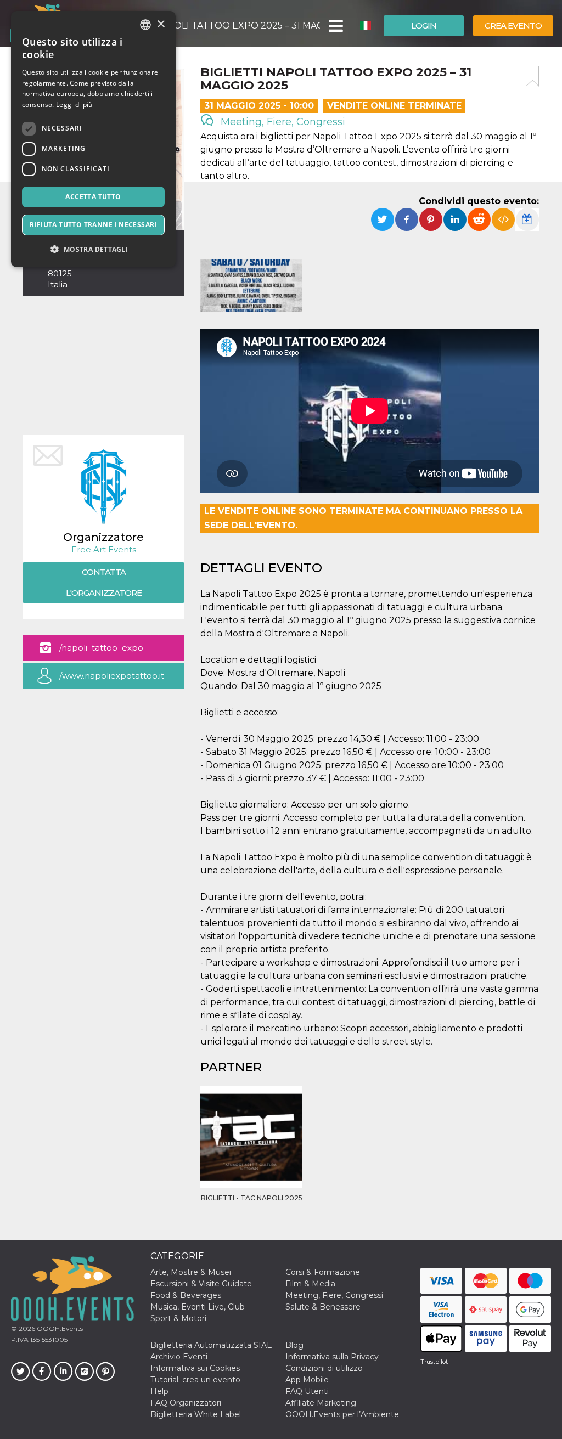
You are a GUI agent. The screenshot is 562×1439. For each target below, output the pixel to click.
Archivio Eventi (178, 1357)
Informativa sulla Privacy (332, 1357)
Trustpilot (434, 1361)
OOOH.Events (59, 1328)
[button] (335, 25)
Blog (294, 1345)
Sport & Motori (178, 1318)
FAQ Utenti (307, 1391)
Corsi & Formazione (322, 1272)
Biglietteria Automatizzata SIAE (211, 1345)
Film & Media (310, 1284)
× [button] (160, 24)
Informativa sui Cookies (195, 1368)
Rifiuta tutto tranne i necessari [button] (93, 224)
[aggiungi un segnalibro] (532, 76)
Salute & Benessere (323, 1307)
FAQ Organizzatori (185, 1403)
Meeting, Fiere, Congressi (281, 122)
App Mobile (307, 1380)
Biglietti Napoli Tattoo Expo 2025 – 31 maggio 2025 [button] (213, 25)
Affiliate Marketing (320, 1403)
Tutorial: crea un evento (195, 1380)
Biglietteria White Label (195, 1414)
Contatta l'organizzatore (104, 582)
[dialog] (93, 139)
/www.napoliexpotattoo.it (111, 675)
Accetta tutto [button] (93, 196)
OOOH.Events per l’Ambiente (342, 1414)
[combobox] (145, 24)
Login (423, 25)
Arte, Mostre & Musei (190, 1272)
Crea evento (513, 25)
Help (159, 1391)
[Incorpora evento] (503, 219)
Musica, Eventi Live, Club (197, 1307)
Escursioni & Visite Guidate (201, 1284)
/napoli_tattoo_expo (101, 647)
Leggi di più (74, 104)
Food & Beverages (185, 1295)
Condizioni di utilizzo (324, 1368)
